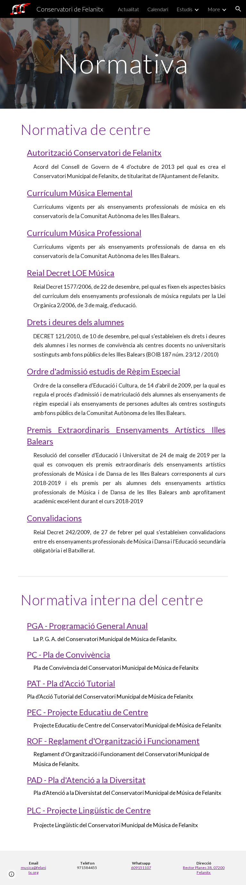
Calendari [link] (157, 9)
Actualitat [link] (128, 9)
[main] (123, 63)
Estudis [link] (184, 9)
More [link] (214, 9)
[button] (238, 9)
